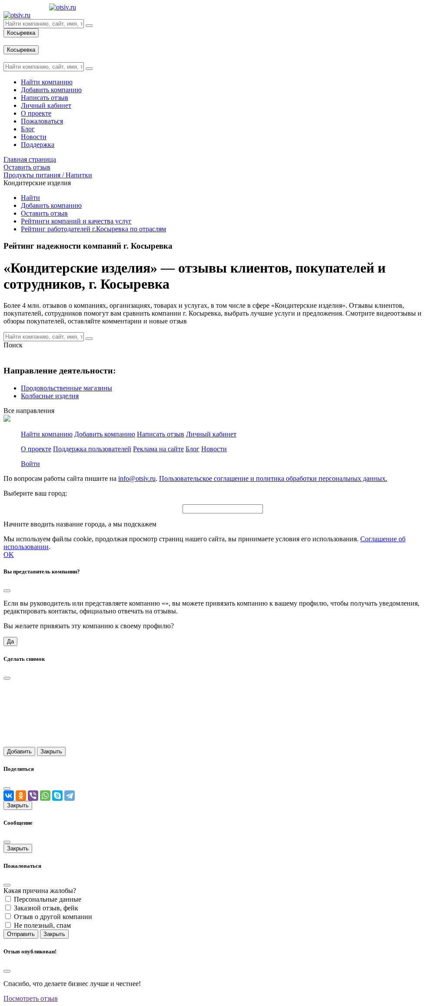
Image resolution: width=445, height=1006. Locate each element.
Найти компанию (47, 434)
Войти (30, 463)
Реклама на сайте (158, 449)
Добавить (19, 751)
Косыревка (21, 33)
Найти (30, 197)
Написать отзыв (160, 434)
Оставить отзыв (44, 213)
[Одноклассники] (21, 795)
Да (10, 641)
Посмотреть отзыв (30, 998)
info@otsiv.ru (137, 478)
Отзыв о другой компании (53, 916)
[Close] (6, 591)
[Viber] (33, 795)
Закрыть (51, 751)
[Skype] (57, 795)
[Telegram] (69, 795)
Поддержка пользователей (92, 449)
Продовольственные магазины (66, 388)
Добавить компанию (51, 205)
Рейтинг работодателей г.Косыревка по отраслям (93, 229)
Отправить (21, 934)
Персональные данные (47, 899)
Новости (214, 449)
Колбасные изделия (50, 396)
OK (8, 554)
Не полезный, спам (42, 925)
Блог (192, 449)
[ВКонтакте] (8, 795)
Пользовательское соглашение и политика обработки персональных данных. (273, 478)
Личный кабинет (211, 434)
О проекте (36, 449)
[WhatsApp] (45, 795)
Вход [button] (10, 41)
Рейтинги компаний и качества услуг (76, 221)
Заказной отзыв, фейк (46, 908)
